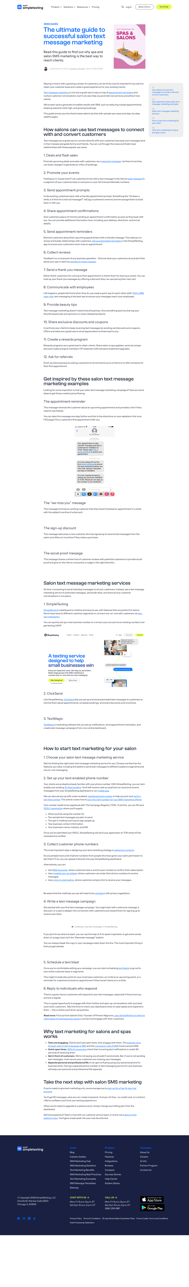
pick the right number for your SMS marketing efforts (114, 799)
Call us (109, 1197)
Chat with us (78, 1197)
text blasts (124, 968)
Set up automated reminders (106, 241)
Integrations (111, 1161)
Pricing (95, 7)
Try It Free (164, 7)
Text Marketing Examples (83, 1178)
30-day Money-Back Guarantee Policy (118, 1218)
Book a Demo (144, 7)
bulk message (135, 178)
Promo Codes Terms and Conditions (152, 1218)
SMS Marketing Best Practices (85, 1174)
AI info (143, 1161)
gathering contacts (124, 850)
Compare (110, 1170)
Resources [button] (82, 7)
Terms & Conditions (92, 1218)
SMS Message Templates (83, 1183)
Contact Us (146, 1170)
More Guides (51, 24)
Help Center (111, 1178)
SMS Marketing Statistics (83, 1165)
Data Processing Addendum (82, 1222)
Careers (144, 1156)
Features (109, 1156)
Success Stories (113, 1174)
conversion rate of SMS (107, 1046)
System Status (112, 1183)
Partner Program (148, 1165)
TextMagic (49, 724)
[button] (120, 6)
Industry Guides (77, 68)
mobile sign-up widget (65, 873)
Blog (72, 1152)
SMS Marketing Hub (80, 1161)
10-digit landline (72, 787)
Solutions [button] (68, 7)
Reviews (109, 1165)
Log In (129, 7)
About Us (144, 1152)
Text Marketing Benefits (82, 1170)
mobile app (103, 790)
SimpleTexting (51, 610)
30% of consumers (76, 1049)
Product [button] (55, 7)
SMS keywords (59, 870)
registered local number (100, 796)
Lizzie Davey (55, 68)
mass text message (111, 161)
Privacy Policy (76, 1218)
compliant (99, 893)
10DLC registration (53, 808)
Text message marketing (56, 92)
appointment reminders (121, 92)
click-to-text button (64, 880)
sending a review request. (83, 261)
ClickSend (69, 699)
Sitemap (74, 1187)
